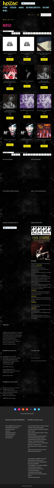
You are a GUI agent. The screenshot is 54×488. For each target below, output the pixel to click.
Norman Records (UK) (10, 434)
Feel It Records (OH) (32, 446)
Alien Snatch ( (31, 463)
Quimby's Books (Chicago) (34, 425)
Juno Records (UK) (9, 436)
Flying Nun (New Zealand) (34, 477)
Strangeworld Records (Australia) (35, 468)
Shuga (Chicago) (31, 431)
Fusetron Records (37, 444)
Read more (44, 59)
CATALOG (13, 7)
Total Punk (30, 442)
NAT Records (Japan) (33, 473)
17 (47, 33)
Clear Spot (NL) (8, 437)
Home (5, 19)
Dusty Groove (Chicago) (38, 427)
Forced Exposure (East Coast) (12, 427)
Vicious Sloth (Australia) (33, 470)
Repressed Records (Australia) (35, 472)
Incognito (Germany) (10, 429)
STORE (5, 7)
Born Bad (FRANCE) (42, 462)
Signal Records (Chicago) (38, 441)
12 (34, 33)
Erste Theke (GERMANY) (41, 465)
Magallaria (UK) (39, 460)
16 (45, 33)
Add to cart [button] (10, 59)
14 (39, 33)
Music (9, 19)
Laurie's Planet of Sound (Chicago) (36, 432)
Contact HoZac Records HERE (27, 413)
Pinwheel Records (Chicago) (34, 439)
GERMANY (36, 463)
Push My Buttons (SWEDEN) (34, 458)
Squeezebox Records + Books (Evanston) (37, 436)
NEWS (5, 10)
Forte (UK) (7, 431)
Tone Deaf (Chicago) (32, 429)
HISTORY (46, 7)
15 (42, 33)
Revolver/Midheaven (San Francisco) (13, 425)
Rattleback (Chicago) (43, 429)
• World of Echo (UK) (32, 462)
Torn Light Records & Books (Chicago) (36, 437)
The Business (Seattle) (10, 432)
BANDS (21, 7)
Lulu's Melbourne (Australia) (34, 467)
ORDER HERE (39, 265)
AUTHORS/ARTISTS (33, 7)
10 (28, 33)
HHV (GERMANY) (32, 465)
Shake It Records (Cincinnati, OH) (35, 449)
